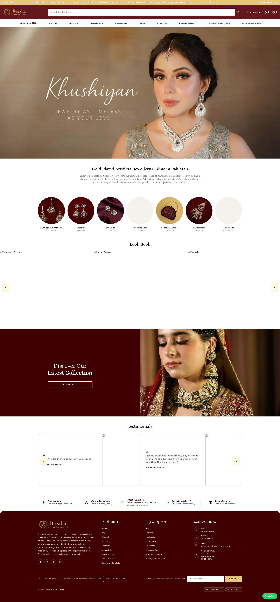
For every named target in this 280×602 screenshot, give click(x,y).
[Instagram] (46, 561)
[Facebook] (40, 561)
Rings (142, 23)
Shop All (53, 23)
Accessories (121, 23)
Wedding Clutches (187, 23)
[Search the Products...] (238, 12)
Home (104, 528)
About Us (105, 541)
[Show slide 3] (142, 154)
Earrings (73, 23)
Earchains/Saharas (251, 23)
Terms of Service (109, 558)
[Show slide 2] (140, 154)
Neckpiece (162, 23)
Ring (148, 528)
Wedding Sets (96, 23)
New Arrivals (27, 23)
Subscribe (234, 579)
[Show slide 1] (137, 154)
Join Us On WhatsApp (115, 579)
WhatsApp (270, 596)
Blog (104, 532)
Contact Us (107, 545)
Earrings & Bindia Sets (219, 23)
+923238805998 (94, 579)
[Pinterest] (53, 561)
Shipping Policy (108, 554)
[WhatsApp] (60, 561)
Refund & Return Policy (111, 563)
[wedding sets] (140, 93)
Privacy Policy (107, 550)
